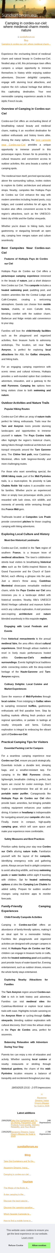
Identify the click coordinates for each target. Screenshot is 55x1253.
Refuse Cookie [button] (16, 1245)
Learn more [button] (27, 1237)
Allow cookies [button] (39, 1245)
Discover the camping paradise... (19, 1207)
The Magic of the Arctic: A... (16, 1188)
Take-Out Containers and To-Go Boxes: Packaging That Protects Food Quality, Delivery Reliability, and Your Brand (25, 1123)
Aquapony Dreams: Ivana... (16, 1167)
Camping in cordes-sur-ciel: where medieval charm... (26, 44)
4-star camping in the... (14, 1194)
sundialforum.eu (27, 37)
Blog (26, 40)
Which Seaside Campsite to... (17, 1214)
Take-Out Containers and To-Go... (19, 1161)
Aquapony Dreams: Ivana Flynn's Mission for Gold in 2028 (41, 1101)
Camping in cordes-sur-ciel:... (17, 1174)
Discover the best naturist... (16, 1201)
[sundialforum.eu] (27, 9)
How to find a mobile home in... (18, 1220)
